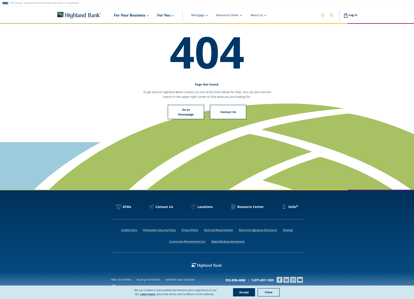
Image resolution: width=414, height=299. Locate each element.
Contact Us (228, 112)
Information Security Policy (159, 230)
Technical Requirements (218, 230)
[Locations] (322, 15)
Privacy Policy (190, 230)
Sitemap (288, 230)
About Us (257, 15)
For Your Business (129, 15)
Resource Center (227, 15)
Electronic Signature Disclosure (258, 230)
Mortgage (197, 15)
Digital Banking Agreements (228, 241)
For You (163, 15)
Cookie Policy (129, 230)
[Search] (331, 15)
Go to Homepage (186, 112)
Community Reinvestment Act (187, 241)
